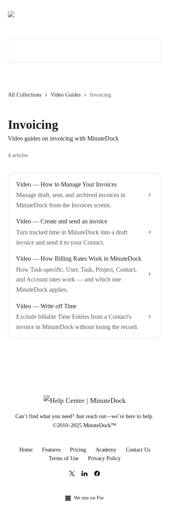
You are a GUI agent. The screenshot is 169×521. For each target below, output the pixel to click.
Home (26, 450)
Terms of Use (64, 458)
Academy (106, 450)
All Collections (24, 95)
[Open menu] (154, 14)
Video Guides (66, 95)
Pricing (78, 450)
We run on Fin (89, 498)
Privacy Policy (104, 458)
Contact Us (138, 450)
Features (51, 450)
